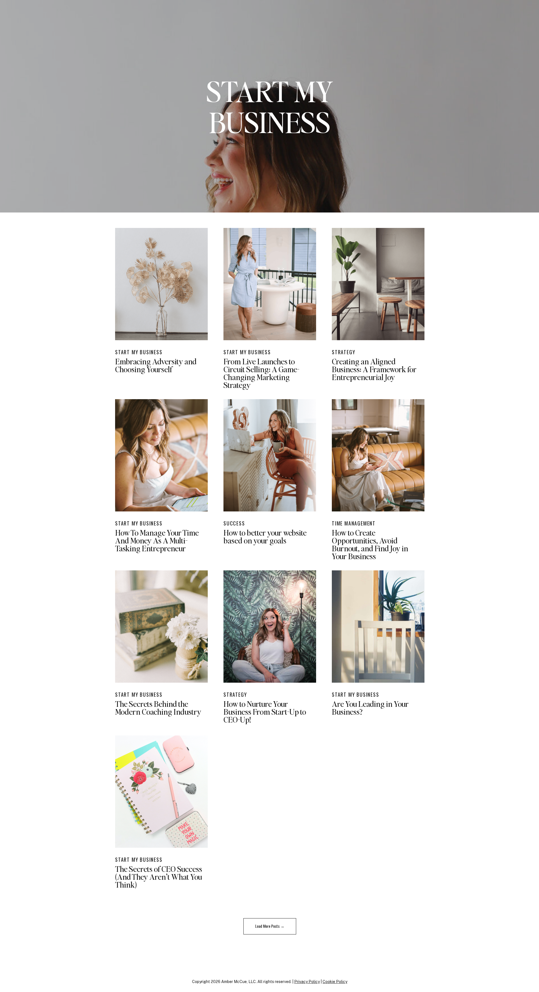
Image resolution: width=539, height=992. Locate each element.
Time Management (354, 523)
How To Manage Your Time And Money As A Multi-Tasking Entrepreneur (157, 540)
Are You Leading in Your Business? (370, 708)
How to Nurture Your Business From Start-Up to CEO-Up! (264, 711)
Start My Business (139, 352)
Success (234, 523)
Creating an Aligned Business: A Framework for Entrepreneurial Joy (374, 369)
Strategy (343, 352)
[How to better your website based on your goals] (269, 455)
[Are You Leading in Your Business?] (378, 626)
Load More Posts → (269, 926)
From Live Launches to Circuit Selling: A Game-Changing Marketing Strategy (261, 373)
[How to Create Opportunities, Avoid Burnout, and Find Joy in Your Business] (378, 455)
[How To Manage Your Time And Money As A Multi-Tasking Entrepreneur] (161, 455)
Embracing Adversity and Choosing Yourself (156, 365)
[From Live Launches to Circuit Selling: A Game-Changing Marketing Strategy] (269, 284)
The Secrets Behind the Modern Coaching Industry (158, 708)
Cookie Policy (335, 981)
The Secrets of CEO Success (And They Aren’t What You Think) (158, 877)
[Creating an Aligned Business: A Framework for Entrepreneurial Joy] (378, 284)
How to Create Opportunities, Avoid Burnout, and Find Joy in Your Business (370, 544)
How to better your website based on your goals (265, 536)
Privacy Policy (307, 981)
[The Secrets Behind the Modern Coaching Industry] (161, 626)
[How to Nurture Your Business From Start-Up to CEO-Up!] (269, 626)
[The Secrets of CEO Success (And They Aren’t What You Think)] (161, 791)
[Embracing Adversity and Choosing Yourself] (161, 284)
